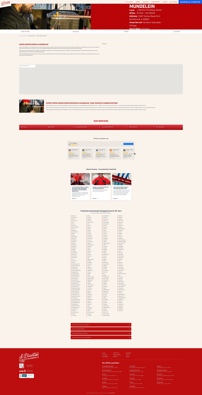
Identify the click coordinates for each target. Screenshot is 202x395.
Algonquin (74, 215)
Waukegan (121, 280)
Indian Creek (90, 294)
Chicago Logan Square (76, 289)
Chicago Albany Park (75, 264)
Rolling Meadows (122, 228)
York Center (121, 310)
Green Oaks (90, 262)
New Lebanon (105, 270)
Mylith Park (105, 267)
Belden (73, 235)
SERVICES (138, 1)
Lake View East (106, 223)
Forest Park (90, 236)
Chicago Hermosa (75, 280)
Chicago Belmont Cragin (76, 270)
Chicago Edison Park (75, 275)
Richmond (120, 215)
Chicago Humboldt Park (76, 281)
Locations (127, 356)
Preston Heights (106, 313)
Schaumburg (121, 246)
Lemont (104, 230)
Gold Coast (90, 256)
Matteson (105, 252)
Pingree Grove (105, 305)
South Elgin (121, 254)
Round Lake (121, 238)
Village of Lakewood (122, 273)
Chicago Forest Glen (75, 276)
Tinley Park (121, 264)
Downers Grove (90, 222)
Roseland (120, 233)
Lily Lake (104, 233)
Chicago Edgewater (75, 273)
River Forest (121, 220)
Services (103, 352)
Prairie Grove (105, 312)
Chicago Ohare (74, 297)
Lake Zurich (105, 227)
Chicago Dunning (75, 272)
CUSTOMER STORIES (155, 1)
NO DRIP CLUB (145, 1)
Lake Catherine (106, 219)
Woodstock (121, 307)
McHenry (104, 256)
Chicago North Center (76, 292)
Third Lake (120, 262)
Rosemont (120, 236)
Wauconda (121, 278)
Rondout (120, 231)
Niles (104, 273)
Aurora (73, 228)
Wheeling (120, 292)
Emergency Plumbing (117, 354)
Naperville (105, 268)
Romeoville (121, 230)
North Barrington (106, 276)
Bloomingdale (74, 236)
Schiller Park (121, 248)
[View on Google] (70, 150)
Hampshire (89, 268)
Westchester (121, 288)
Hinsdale (89, 283)
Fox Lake (89, 240)
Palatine (104, 297)
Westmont (121, 291)
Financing (127, 354)
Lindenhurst (105, 240)
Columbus (73, 310)
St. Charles (121, 259)
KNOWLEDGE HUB (76, 31)
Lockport (104, 241)
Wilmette (120, 301)
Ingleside (89, 297)
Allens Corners (74, 217)
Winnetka (120, 302)
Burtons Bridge (74, 252)
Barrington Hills (75, 231)
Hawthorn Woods (91, 278)
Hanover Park (90, 270)
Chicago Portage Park (76, 299)
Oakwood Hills (105, 291)
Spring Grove (121, 257)
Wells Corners (121, 283)
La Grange (89, 315)
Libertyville (105, 231)
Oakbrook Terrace (106, 289)
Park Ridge (105, 304)
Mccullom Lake (105, 254)
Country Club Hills (75, 312)
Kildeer (89, 310)
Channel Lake (74, 260)
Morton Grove (105, 262)
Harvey (89, 275)
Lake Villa (105, 225)
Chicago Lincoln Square (76, 288)
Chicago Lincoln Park (135, 370)
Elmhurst (89, 227)
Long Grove (105, 246)
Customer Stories (116, 352)
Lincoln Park (105, 235)
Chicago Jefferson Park (76, 284)
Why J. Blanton (105, 354)
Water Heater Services (108, 127)
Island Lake (90, 302)
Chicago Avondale (75, 268)
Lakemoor (105, 228)
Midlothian (105, 259)
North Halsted (105, 280)
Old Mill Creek (105, 292)
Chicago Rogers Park (75, 302)
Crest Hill (73, 313)
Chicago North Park (75, 294)
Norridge (104, 275)
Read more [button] (71, 157)
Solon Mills (121, 252)
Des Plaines (90, 220)
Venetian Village (122, 268)
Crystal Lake (74, 315)
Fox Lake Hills (90, 241)
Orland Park (105, 296)
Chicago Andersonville (76, 265)
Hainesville (89, 267)
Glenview (89, 254)
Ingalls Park (90, 296)
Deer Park (89, 217)
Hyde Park (89, 292)
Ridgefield (120, 217)
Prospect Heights (106, 315)
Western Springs (122, 289)
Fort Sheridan (90, 238)
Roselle (120, 235)
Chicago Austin (74, 267)
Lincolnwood (105, 238)
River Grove (121, 222)
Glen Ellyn (89, 251)
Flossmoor (89, 233)
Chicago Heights (75, 278)
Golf (88, 257)
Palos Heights (105, 299)
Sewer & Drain (134, 127)
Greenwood (90, 264)
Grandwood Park (91, 259)
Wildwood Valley (122, 294)
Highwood (89, 281)
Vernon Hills (121, 270)
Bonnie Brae (74, 241)
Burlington (74, 249)
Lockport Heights (106, 243)
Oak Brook (105, 284)
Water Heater (24, 35)
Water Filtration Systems (82, 127)
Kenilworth (89, 309)
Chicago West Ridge (75, 305)
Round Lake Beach (122, 240)
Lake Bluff (105, 217)
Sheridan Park (121, 249)
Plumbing (25, 127)
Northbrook (105, 281)
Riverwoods (121, 225)
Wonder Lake (121, 304)
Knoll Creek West (91, 312)
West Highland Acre (122, 284)
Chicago (73, 262)
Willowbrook (121, 299)
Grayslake (89, 260)
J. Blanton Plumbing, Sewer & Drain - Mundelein (149, 11)
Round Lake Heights (122, 241)
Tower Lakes (121, 265)
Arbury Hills (74, 225)
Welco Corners (121, 281)
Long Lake (105, 248)
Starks (120, 260)
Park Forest (105, 302)
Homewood (90, 289)
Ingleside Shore (90, 299)
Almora (73, 219)
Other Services (161, 127)
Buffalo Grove (74, 246)
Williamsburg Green (122, 297)
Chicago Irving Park (75, 283)
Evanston (89, 228)
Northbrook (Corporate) (109, 366)
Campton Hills (74, 256)
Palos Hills (105, 301)
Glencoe (89, 252)
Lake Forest (105, 220)
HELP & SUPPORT (177, 31)
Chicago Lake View (75, 286)
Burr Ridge (74, 251)
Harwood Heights (91, 276)
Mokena (104, 260)
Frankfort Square (91, 244)
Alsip (73, 222)
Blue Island (74, 238)
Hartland (89, 273)
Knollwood (89, 313)
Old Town (105, 294)
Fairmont (89, 230)
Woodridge (121, 305)
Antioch (73, 223)
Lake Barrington (106, 215)
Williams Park (121, 296)
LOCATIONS (165, 1)
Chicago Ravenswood (76, 301)
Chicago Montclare (75, 291)
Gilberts (89, 249)
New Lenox (105, 272)
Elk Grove (89, 225)
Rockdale (120, 227)
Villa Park (120, 272)
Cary (73, 259)
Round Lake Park (122, 243)
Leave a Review (29, 365)
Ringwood (120, 219)
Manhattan (105, 249)
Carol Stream (74, 257)
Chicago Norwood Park (76, 296)
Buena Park (74, 244)
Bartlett (73, 233)
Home (20, 35)
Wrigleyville (121, 309)
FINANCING (126, 31)
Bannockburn (74, 230)
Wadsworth (121, 276)
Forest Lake (90, 235)
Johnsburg (89, 304)
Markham (104, 251)
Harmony (89, 272)
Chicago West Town (75, 307)
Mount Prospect (106, 264)
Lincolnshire (105, 236)
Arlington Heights (75, 227)
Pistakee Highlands (106, 307)
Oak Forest (105, 286)
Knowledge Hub (105, 356)
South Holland (121, 256)
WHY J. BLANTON (129, 1)
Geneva (89, 248)
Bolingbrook (74, 240)
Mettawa (104, 257)
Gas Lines (52, 127)
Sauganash (121, 244)
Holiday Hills (90, 286)
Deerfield (89, 219)
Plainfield (104, 309)
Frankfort (89, 243)
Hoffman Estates (91, 284)
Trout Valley (121, 267)
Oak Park (104, 288)
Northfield (105, 283)
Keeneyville (90, 307)
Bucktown (74, 243)
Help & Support (128, 352)
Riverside (120, 223)
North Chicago (105, 278)
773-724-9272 (174, 1)
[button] (190, 2)
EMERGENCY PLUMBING (25, 31)
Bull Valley (74, 248)
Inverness (89, 301)
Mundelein (105, 265)
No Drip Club (115, 356)
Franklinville (90, 246)
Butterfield (74, 254)
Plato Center (105, 310)
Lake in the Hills (106, 222)
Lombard (104, 244)
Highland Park (90, 280)
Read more (74, 198)
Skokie (120, 251)
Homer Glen (90, 288)
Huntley (89, 291)
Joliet (88, 305)
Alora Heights (74, 220)
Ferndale (89, 231)
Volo (119, 275)
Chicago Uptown (75, 304)
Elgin (88, 223)
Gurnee (89, 265)
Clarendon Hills (74, 309)
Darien (89, 215)
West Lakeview (121, 286)
